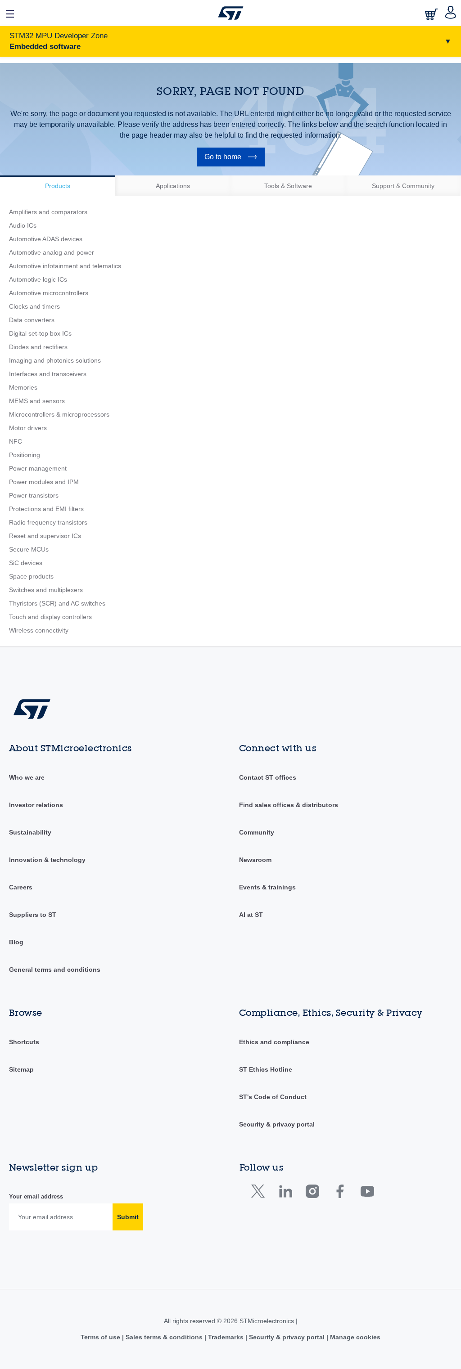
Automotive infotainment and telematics (65, 265)
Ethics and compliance (274, 1042)
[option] (57, 185)
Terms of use (101, 1337)
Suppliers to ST (32, 914)
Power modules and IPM (44, 481)
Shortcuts (24, 1042)
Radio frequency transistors (48, 522)
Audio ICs (22, 225)
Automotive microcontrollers (48, 292)
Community (256, 832)
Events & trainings (267, 887)
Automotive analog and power (51, 252)
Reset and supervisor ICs (45, 535)
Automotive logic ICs (38, 279)
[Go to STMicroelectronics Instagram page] (312, 1193)
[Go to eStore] (432, 14)
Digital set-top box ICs (40, 333)
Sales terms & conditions (164, 1337)
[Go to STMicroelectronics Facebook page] (339, 1193)
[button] (10, 13)
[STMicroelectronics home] (231, 13)
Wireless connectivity (38, 630)
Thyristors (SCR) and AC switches (57, 603)
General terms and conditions (54, 969)
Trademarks (225, 1337)
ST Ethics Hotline (265, 1069)
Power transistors (34, 495)
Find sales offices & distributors (288, 804)
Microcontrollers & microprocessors (59, 414)
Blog (16, 942)
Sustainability (30, 832)
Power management (38, 468)
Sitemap (21, 1069)
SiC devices (25, 562)
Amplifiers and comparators (48, 211)
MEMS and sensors (37, 400)
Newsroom (255, 859)
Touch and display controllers (50, 616)
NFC (15, 441)
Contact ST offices (267, 777)
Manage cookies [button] (354, 1337)
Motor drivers (28, 427)
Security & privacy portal (277, 1124)
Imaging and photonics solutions (55, 360)
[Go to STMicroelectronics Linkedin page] (285, 1193)
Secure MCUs (29, 549)
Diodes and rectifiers (38, 346)
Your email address (36, 1196)
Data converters (31, 319)
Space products (31, 576)
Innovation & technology (47, 859)
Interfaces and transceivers (47, 373)
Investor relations (36, 804)
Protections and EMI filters (46, 508)
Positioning (24, 454)
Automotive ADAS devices (45, 238)
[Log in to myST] (450, 13)
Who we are (27, 777)
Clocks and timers (34, 306)
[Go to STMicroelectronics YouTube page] (367, 1193)
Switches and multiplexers (46, 589)
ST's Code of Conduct (273, 1096)
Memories (23, 387)
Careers (20, 887)
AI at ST (251, 914)
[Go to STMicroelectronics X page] (260, 1193)
